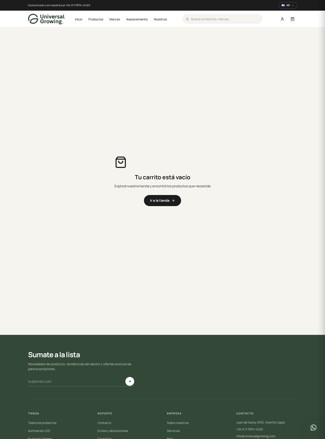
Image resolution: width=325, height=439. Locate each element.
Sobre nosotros (178, 423)
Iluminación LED (39, 431)
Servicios (173, 431)
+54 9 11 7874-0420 (249, 429)
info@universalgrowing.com (255, 436)
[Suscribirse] (129, 381)
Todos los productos (42, 423)
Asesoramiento (137, 19)
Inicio (78, 19)
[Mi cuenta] (282, 19)
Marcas (114, 19)
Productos (95, 19)
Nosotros (160, 19)
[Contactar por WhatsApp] (313, 427)
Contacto (104, 423)
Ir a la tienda (160, 200)
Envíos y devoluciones (113, 431)
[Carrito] (292, 19)
